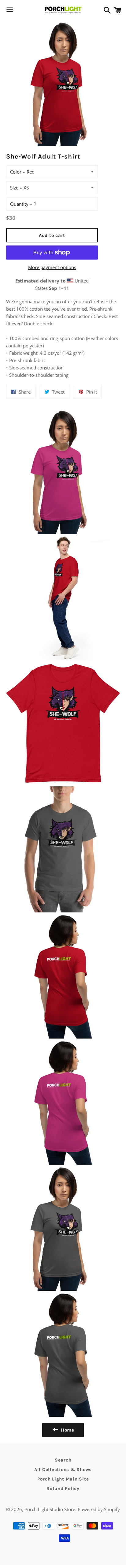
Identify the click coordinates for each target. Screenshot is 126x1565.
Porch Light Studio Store (49, 1509)
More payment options (52, 267)
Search (63, 1460)
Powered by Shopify (99, 1509)
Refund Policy (63, 1488)
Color (15, 172)
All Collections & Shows (63, 1469)
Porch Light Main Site (63, 1479)
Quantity (19, 204)
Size (14, 188)
